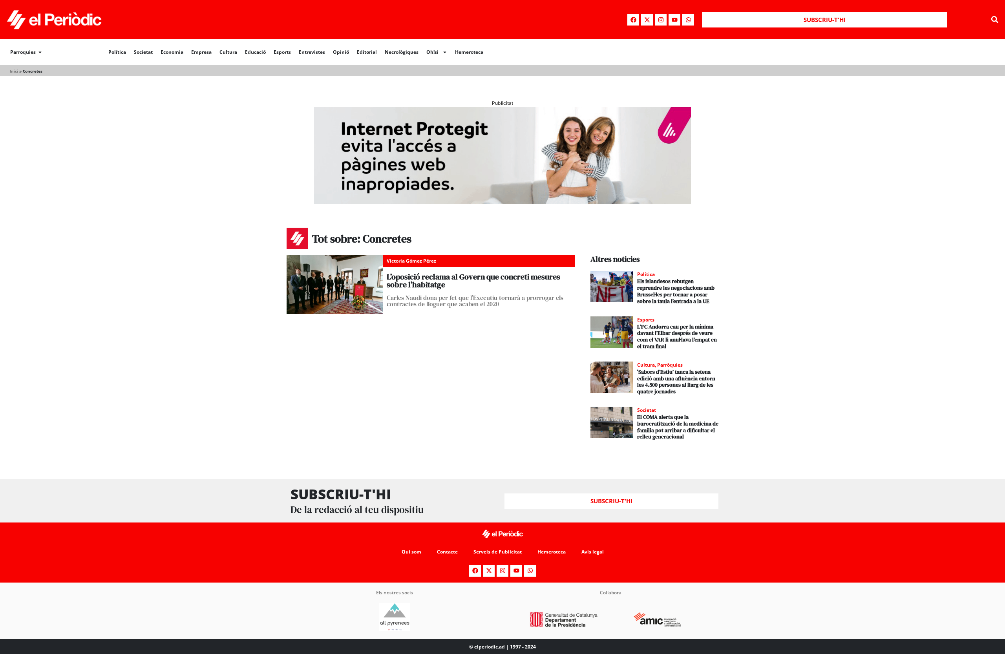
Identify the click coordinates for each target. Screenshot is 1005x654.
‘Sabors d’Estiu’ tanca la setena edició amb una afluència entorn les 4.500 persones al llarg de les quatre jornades (676, 381)
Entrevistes (312, 52)
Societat (143, 52)
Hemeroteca (469, 52)
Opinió (341, 52)
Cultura (228, 52)
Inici (14, 71)
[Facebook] (633, 20)
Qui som (411, 551)
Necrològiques (401, 52)
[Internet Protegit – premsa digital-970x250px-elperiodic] (502, 201)
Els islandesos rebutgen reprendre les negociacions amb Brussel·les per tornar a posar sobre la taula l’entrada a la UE (675, 291)
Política (117, 52)
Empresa (201, 52)
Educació (255, 52)
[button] (994, 19)
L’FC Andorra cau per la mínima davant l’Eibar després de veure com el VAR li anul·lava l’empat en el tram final (677, 336)
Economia (172, 52)
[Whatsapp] (688, 20)
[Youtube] (674, 20)
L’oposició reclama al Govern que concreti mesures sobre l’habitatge (473, 280)
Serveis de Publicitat (497, 551)
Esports (282, 52)
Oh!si (432, 52)
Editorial (367, 52)
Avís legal (592, 551)
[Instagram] (661, 20)
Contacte (447, 551)
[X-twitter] (647, 20)
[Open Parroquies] (40, 52)
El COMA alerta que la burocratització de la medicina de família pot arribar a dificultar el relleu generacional (677, 426)
